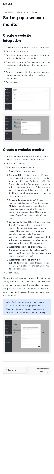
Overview (12, 370)
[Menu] (49, 3)
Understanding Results (42, 370)
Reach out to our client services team (24, 309)
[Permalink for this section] (22, 40)
